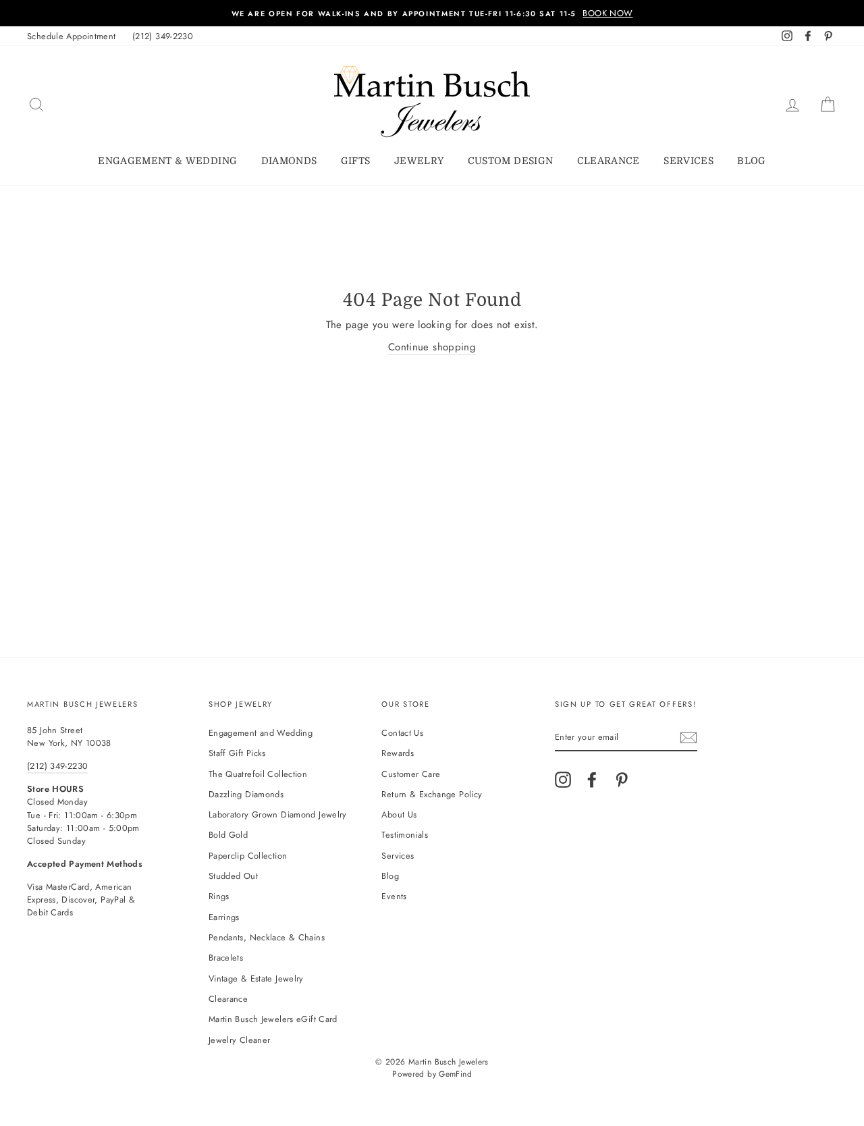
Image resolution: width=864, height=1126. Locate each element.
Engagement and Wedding (261, 732)
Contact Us (402, 732)
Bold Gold (228, 834)
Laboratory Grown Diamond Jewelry (278, 814)
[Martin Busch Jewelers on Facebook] (592, 780)
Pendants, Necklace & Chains (267, 937)
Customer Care (410, 774)
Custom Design (511, 160)
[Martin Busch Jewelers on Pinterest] (622, 780)
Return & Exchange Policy (431, 794)
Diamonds (289, 160)
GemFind (455, 1074)
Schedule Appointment (71, 36)
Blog (751, 160)
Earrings (224, 917)
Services (688, 160)
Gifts (356, 160)
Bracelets (226, 957)
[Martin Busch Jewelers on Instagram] (563, 780)
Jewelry (418, 160)
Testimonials (404, 834)
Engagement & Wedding (167, 160)
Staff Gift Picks (237, 753)
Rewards (397, 753)
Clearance (608, 160)
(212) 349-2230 (162, 36)
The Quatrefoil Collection (258, 774)
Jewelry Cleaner (240, 1040)
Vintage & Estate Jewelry (256, 978)
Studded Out (233, 875)
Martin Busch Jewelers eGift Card (273, 1019)
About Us (398, 814)
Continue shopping (432, 347)
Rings (219, 896)
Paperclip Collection (248, 855)
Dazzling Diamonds (246, 794)
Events (393, 896)
